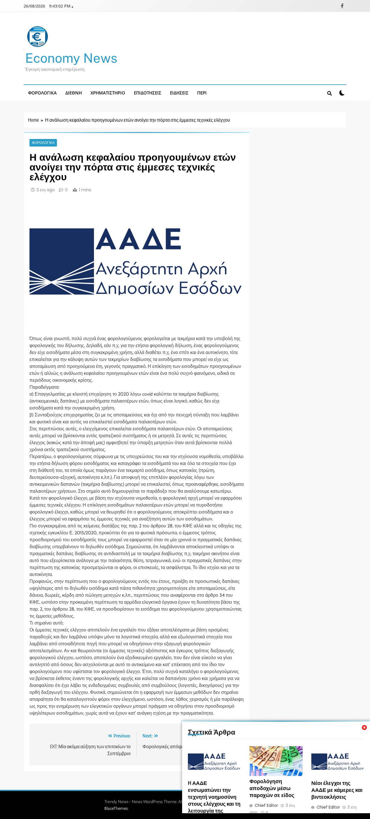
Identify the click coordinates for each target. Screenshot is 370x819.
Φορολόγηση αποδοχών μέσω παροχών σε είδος (271, 788)
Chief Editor (266, 805)
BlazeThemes (116, 808)
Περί (202, 93)
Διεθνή (73, 93)
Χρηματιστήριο (107, 93)
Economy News (71, 58)
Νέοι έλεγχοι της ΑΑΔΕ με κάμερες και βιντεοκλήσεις (336, 790)
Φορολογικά (42, 93)
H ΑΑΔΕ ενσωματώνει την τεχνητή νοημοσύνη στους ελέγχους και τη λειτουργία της (214, 797)
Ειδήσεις (179, 93)
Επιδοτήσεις (147, 93)
